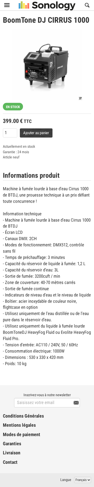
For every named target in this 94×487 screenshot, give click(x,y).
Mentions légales (19, 425)
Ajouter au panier (36, 132)
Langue (65, 480)
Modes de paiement (21, 434)
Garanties (12, 443)
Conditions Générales (23, 416)
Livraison (11, 452)
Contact (10, 462)
